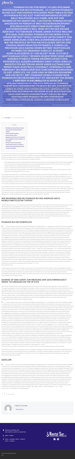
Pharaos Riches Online (11, 135)
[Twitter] (4, 394)
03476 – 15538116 (20, 439)
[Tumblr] (8, 394)
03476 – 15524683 (10, 439)
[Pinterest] (6, 394)
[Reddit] (13, 394)
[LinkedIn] (11, 394)
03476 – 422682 (9, 435)
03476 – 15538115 (10, 441)
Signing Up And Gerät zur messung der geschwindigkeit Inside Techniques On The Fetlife (15, 138)
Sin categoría (7, 117)
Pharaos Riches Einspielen (12, 133)
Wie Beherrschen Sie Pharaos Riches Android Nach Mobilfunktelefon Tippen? (15, 129)
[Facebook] (2, 394)
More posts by (19, 409)
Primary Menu (72, 3)
